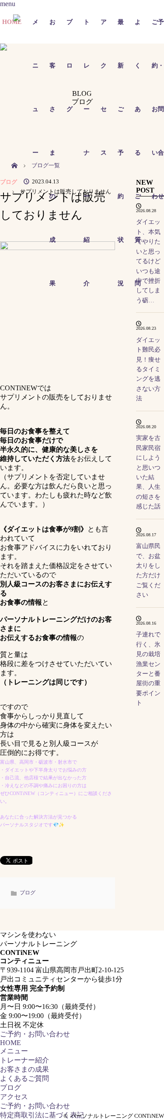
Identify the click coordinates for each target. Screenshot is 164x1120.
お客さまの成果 (24, 1069)
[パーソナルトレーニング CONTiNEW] (75, 22)
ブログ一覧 (45, 165)
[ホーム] (14, 155)
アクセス (14, 1096)
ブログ (8, 182)
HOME (10, 1042)
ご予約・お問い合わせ (158, 31)
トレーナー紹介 (24, 1060)
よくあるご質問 (24, 1078)
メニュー (14, 1051)
